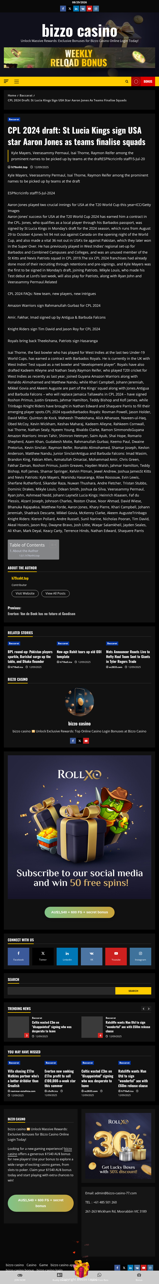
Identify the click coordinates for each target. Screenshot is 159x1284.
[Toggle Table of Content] (51, 545)
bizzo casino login (50, 1270)
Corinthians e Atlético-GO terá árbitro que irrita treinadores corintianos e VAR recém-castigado (92, 1027)
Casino (31, 1265)
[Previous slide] (143, 1008)
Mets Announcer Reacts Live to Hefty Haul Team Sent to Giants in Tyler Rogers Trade (128, 656)
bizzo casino (80, 29)
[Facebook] (73, 741)
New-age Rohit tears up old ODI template (79, 654)
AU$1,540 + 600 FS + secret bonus (79, 912)
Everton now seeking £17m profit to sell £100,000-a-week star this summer (60, 1078)
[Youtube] (86, 741)
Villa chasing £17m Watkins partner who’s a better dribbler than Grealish (23, 1078)
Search (13, 979)
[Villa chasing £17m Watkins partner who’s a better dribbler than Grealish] (24, 1063)
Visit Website (25, 593)
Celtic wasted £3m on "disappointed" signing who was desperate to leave (97, 1078)
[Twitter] (79, 741)
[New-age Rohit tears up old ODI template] (79, 643)
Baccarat (14, 119)
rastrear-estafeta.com (23, 1091)
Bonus (148, 81)
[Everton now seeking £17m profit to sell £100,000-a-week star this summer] (61, 1063)
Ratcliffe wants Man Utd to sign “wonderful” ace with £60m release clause (18, 1027)
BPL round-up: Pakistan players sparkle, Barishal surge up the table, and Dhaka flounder (30, 656)
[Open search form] (126, 81)
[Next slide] (148, 1008)
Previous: (41, 610)
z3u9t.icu (53, 1091)
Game (43, 1265)
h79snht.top (19, 167)
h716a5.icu (17, 667)
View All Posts (56, 593)
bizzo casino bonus (20, 1270)
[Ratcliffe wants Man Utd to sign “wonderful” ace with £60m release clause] (134, 1063)
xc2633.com (115, 667)
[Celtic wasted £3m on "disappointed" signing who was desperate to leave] (97, 1063)
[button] (6, 81)
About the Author (25, 551)
